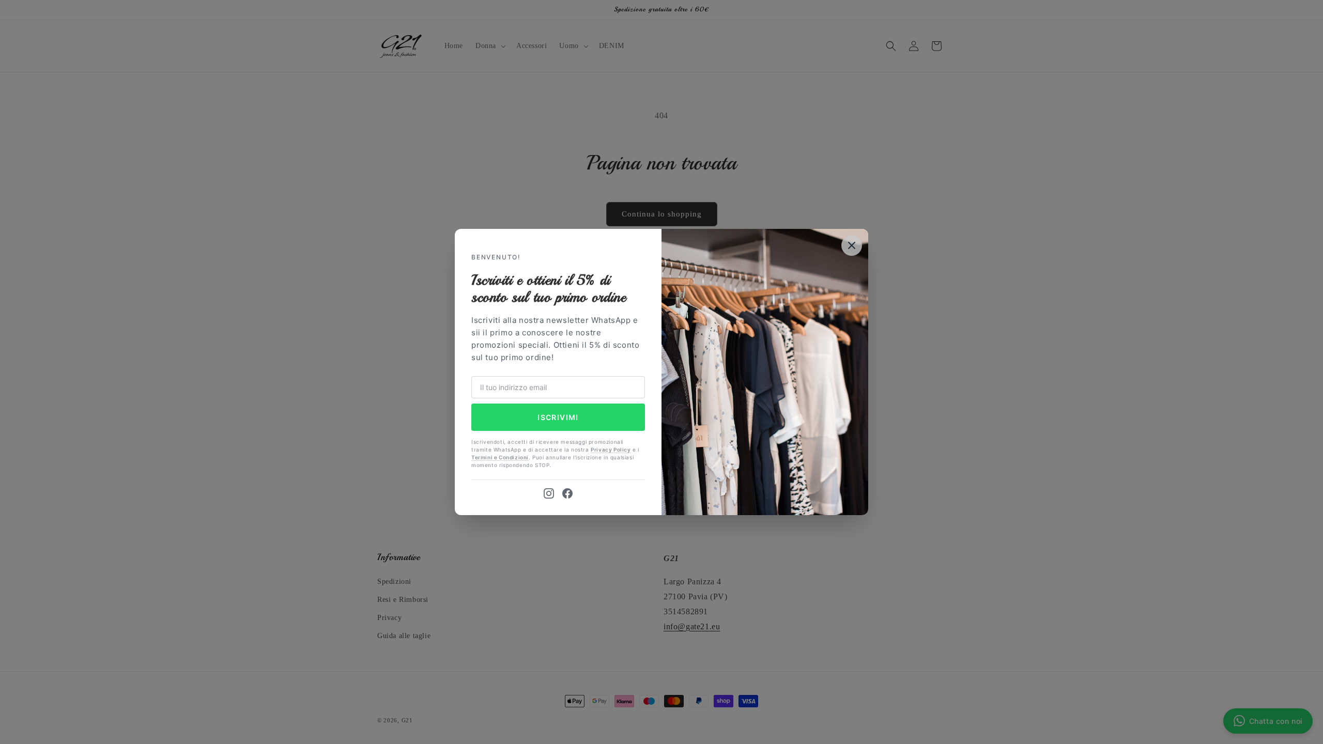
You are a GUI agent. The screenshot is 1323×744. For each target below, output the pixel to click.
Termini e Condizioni (500, 457)
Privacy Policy (610, 449)
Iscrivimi (558, 417)
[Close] (851, 245)
